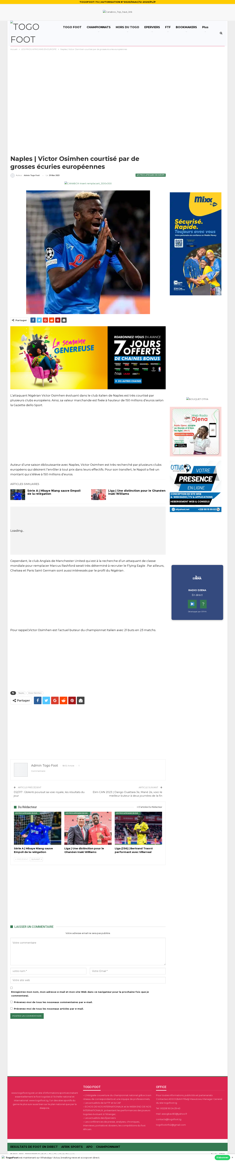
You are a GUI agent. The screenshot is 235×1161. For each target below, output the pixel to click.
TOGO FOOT (72, 27)
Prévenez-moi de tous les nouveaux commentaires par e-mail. (53, 1002)
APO (89, 1146)
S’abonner (222, 1157)
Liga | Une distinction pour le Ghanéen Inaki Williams (136, 492)
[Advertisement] (117, 77)
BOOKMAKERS (186, 27)
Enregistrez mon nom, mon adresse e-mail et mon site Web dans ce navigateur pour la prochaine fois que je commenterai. (80, 993)
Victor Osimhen (35, 693)
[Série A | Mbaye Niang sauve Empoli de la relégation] (17, 494)
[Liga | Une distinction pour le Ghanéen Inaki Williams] (98, 494)
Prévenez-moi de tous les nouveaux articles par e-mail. (49, 1008)
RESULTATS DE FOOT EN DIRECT (34, 1146)
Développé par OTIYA (197, 611)
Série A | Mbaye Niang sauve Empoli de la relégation (54, 492)
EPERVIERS (152, 27)
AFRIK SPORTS (72, 1146)
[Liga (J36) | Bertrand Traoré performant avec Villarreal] (138, 828)
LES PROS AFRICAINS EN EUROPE (151, 175)
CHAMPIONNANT (108, 1146)
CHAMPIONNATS (99, 27)
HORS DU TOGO (127, 27)
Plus (205, 27)
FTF (168, 27)
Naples (21, 693)
